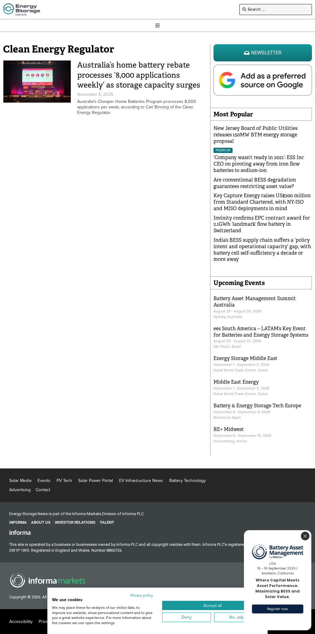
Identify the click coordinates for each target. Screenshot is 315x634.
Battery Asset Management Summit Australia (254, 301)
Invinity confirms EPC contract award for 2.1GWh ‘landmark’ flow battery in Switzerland (261, 224)
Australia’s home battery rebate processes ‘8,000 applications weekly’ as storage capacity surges (138, 75)
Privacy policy (141, 595)
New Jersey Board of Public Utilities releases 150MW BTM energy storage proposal (255, 134)
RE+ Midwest (228, 429)
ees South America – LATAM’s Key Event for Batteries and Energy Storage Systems (260, 331)
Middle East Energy (236, 382)
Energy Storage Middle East (245, 358)
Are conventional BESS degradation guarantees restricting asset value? (254, 183)
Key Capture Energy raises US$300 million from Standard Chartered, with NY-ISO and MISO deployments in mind (262, 202)
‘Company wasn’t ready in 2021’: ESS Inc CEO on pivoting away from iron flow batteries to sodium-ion (258, 164)
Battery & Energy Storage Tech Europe (257, 405)
